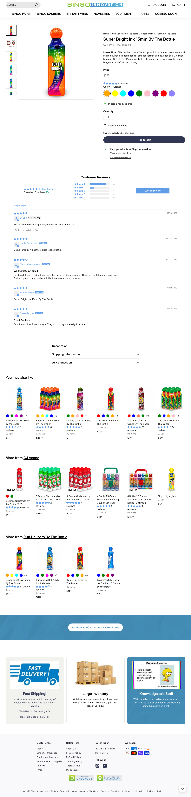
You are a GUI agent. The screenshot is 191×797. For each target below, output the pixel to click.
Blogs (40, 748)
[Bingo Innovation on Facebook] (105, 766)
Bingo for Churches (47, 753)
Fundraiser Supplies (47, 757)
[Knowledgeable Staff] (156, 675)
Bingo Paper (21, 13)
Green (139, 93)
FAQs (39, 770)
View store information (120, 158)
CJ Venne (108, 44)
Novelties (102, 13)
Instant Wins (77, 13)
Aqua (123, 93)
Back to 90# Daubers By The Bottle (97, 627)
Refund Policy (73, 757)
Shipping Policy (74, 761)
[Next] (11, 97)
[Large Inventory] (95, 675)
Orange (106, 93)
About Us (71, 748)
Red (163, 93)
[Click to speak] (182, 788)
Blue (131, 93)
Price (106, 69)
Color (112, 86)
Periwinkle (171, 93)
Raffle (144, 13)
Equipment (124, 13)
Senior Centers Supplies (49, 761)
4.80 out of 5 (46, 189)
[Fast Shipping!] (34, 675)
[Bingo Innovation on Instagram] (97, 766)
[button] (110, 83)
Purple (155, 93)
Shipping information (66, 354)
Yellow (114, 93)
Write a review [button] (153, 190)
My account (72, 770)
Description (59, 346)
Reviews (41, 765)
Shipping (107, 133)
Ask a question (62, 362)
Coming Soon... (167, 13)
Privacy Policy (73, 753)
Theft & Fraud (73, 765)
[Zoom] (56, 62)
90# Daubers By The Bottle (45, 537)
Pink (147, 93)
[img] (21, 213)
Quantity (108, 111)
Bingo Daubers (49, 13)
